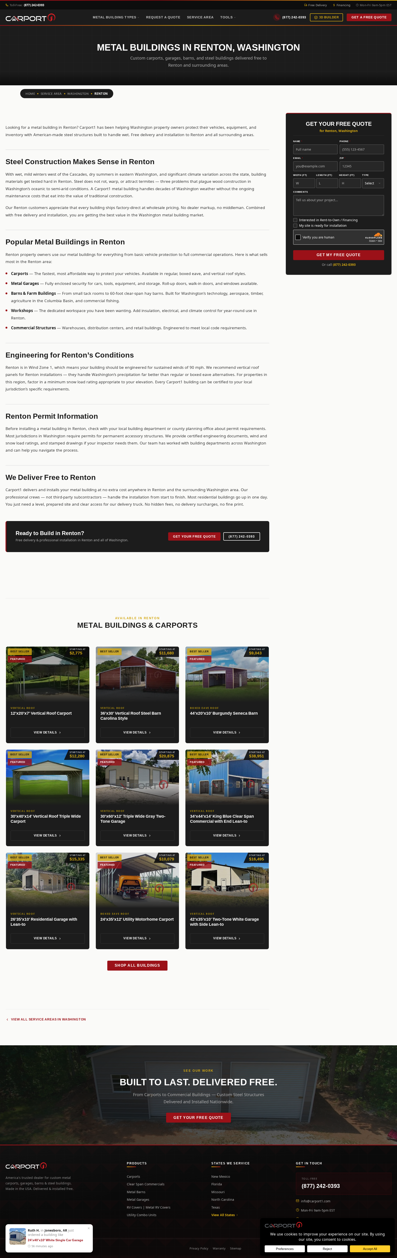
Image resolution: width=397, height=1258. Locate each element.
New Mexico (220, 1176)
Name (297, 141)
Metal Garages (138, 1199)
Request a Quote (163, 17)
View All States (223, 1215)
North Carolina (222, 1199)
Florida (216, 1184)
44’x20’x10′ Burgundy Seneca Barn (224, 713)
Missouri (218, 1192)
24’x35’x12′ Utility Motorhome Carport (137, 919)
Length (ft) (324, 175)
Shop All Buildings (137, 965)
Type (365, 175)
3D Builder (329, 17)
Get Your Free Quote (194, 536)
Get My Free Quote (339, 255)
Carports (133, 1176)
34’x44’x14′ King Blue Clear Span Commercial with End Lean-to (222, 819)
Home (30, 93)
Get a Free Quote (369, 17)
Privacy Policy (199, 1248)
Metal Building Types (114, 17)
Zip (343, 158)
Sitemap (235, 1248)
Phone (345, 141)
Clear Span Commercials (145, 1184)
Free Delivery (317, 5)
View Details (45, 732)
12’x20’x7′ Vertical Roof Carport (41, 713)
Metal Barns (136, 1192)
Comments (300, 192)
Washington (78, 93)
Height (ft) (346, 175)
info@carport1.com (315, 1201)
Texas (215, 1207)
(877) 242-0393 (242, 536)
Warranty (219, 1248)
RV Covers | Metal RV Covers (148, 1207)
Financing (343, 5)
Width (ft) (300, 175)
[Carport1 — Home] (31, 17)
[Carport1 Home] (26, 1165)
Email (298, 158)
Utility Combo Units (141, 1215)
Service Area (200, 17)
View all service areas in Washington (48, 1019)
